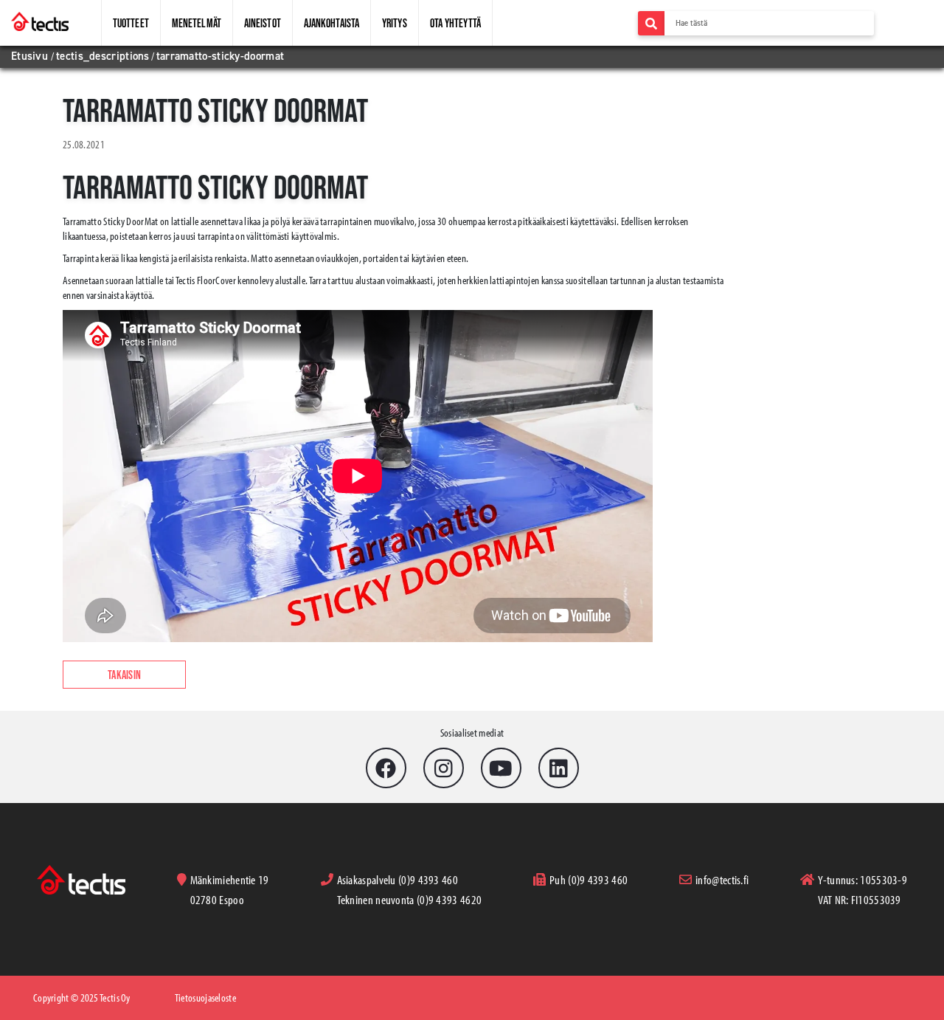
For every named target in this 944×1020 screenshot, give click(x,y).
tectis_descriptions (103, 56)
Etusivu (31, 56)
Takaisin (124, 674)
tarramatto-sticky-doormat (220, 56)
